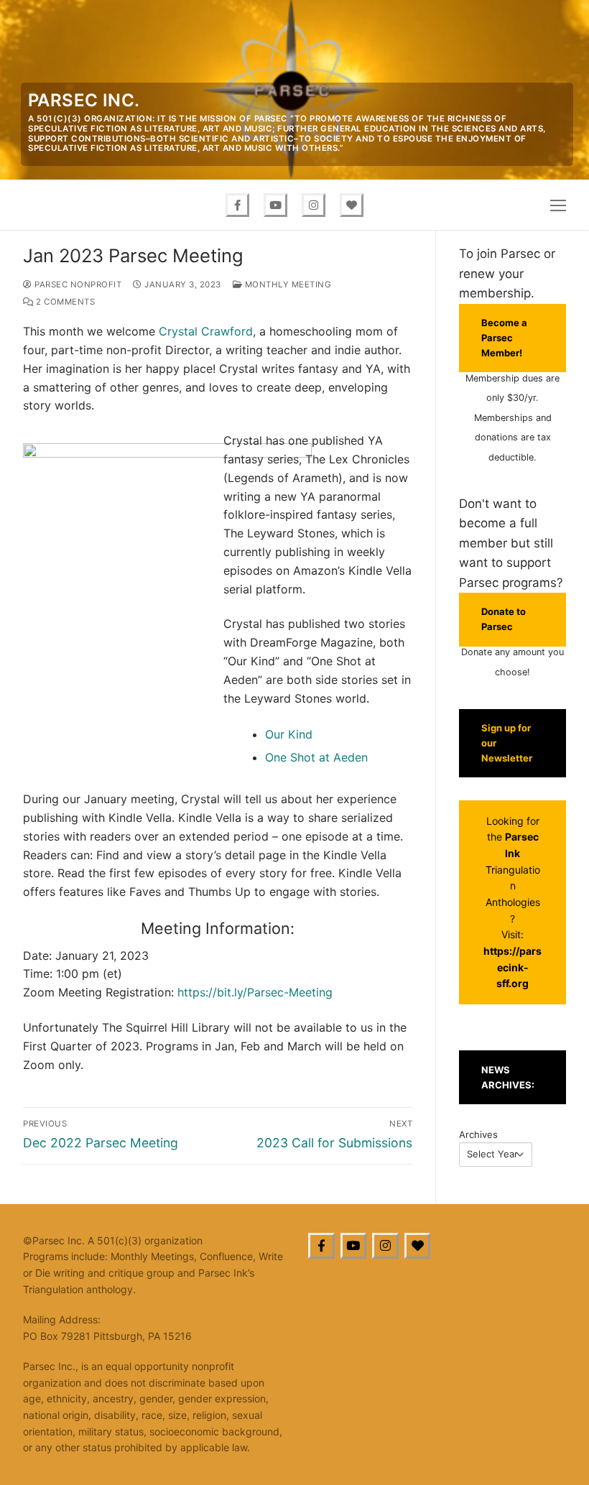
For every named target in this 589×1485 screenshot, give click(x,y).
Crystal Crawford (206, 331)
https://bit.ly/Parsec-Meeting (255, 992)
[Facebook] (237, 205)
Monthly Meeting (286, 284)
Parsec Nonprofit (76, 284)
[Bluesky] (351, 205)
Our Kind (288, 734)
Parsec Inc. (83, 100)
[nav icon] (558, 205)
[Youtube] (275, 205)
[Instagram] (313, 205)
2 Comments (64, 302)
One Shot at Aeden (316, 757)
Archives (478, 1134)
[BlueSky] (417, 1246)
